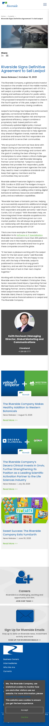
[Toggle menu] (45, 4)
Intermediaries (10, 663)
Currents (7, 671)
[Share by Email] (7, 55)
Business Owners (11, 659)
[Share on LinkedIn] (2, 55)
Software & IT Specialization (30, 235)
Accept (24, 710)
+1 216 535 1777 (25, 351)
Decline (24, 717)
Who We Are (9, 667)
